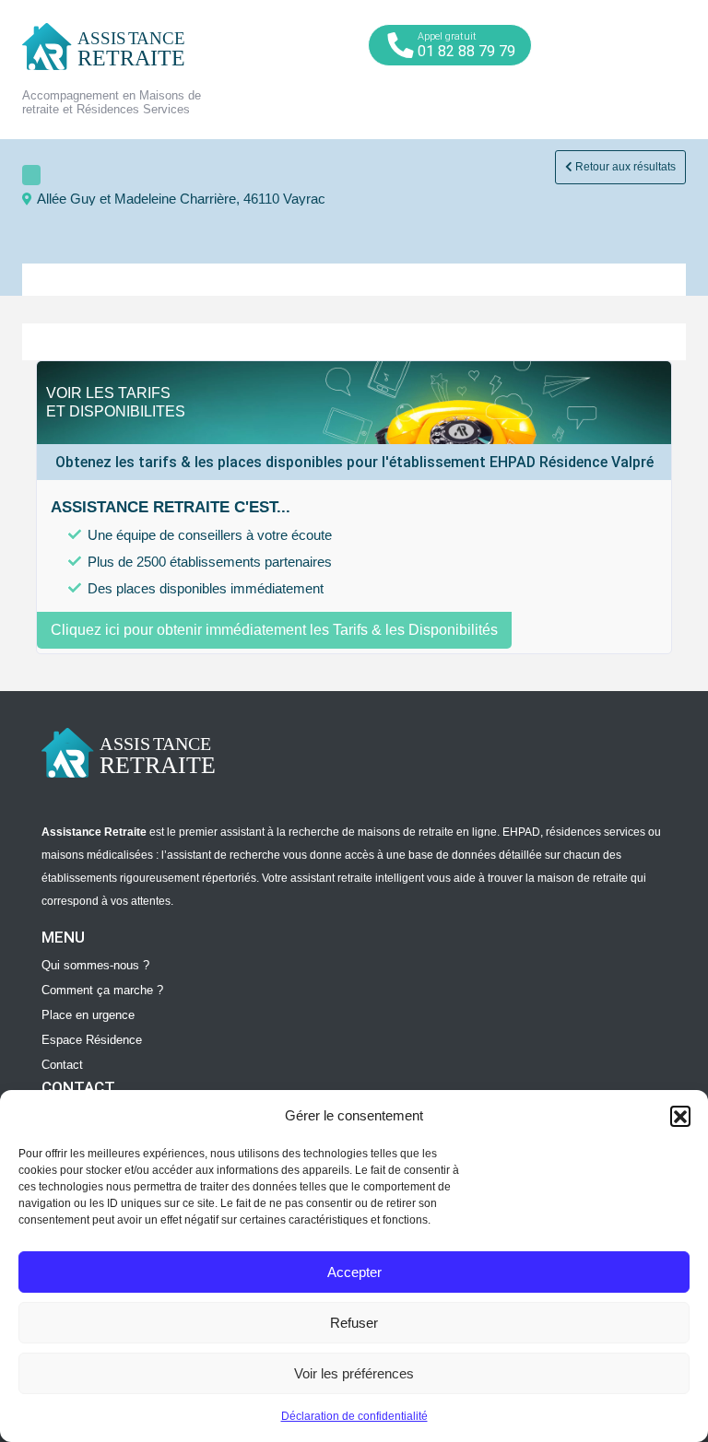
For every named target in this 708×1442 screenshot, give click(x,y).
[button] (680, 1116)
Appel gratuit (466, 45)
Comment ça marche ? (102, 990)
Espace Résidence (91, 1040)
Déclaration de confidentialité (354, 1416)
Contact (62, 1065)
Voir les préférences (354, 1373)
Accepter (354, 1272)
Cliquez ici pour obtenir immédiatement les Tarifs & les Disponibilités (274, 630)
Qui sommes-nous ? (95, 965)
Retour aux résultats (624, 166)
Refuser (354, 1323)
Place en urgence (88, 1015)
